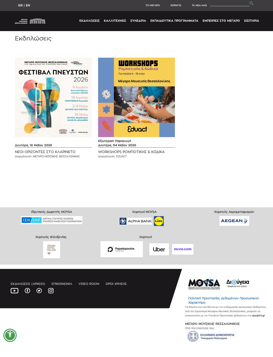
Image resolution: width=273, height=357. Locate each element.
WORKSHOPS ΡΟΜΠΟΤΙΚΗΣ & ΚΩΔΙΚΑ (131, 152)
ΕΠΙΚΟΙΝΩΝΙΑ (62, 283)
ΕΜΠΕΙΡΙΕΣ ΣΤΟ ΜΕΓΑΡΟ (221, 20)
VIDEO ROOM (88, 283)
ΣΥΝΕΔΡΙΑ (138, 20)
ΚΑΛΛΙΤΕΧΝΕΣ (115, 20)
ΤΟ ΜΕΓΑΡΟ (152, 5)
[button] (10, 335)
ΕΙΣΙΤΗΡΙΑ (251, 20)
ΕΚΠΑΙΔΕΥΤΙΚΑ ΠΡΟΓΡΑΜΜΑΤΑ (174, 20)
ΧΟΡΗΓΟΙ (175, 5)
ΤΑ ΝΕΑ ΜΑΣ (199, 5)
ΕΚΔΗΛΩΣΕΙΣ (89, 20)
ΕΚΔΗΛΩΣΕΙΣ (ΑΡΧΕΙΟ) (28, 283)
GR (20, 5)
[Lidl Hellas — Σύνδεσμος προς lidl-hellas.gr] (153, 219)
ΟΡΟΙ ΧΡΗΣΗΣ (116, 283)
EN (28, 5)
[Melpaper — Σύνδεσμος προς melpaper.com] (171, 219)
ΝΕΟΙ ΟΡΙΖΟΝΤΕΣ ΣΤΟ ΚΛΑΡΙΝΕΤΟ (45, 152)
